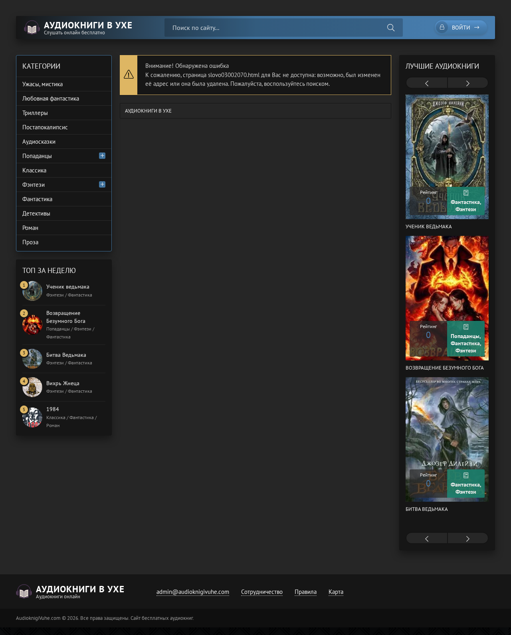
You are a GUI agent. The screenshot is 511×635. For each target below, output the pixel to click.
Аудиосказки (38, 141)
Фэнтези (33, 184)
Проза (30, 242)
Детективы (36, 213)
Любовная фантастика (50, 98)
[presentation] (426, 83)
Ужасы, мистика (42, 84)
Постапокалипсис (45, 127)
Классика (34, 170)
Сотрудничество (262, 591)
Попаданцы (37, 156)
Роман (30, 227)
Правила (306, 591)
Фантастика (37, 199)
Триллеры (35, 113)
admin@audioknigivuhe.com (192, 591)
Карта (336, 591)
